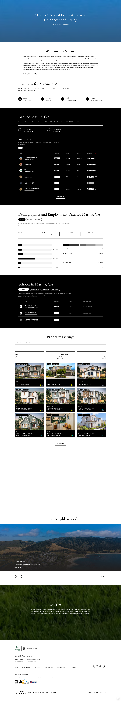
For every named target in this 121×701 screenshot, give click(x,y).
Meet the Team (26, 667)
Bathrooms (48, 349)
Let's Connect (72, 667)
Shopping (34, 148)
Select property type (19, 349)
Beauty (47, 148)
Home (16, 667)
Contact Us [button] (60, 620)
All (21, 148)
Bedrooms (79, 349)
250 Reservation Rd (29, 183)
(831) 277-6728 (19, 659)
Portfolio (37, 667)
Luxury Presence (52, 692)
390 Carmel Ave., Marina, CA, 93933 (31, 307)
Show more (60, 196)
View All (102, 576)
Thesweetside (28, 164)
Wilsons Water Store (29, 182)
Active (41, 148)
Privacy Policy (102, 692)
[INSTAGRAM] (97, 666)
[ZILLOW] (104, 666)
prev (16, 576)
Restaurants (27, 148)
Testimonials (61, 667)
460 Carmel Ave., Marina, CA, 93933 (31, 320)
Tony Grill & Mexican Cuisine (31, 188)
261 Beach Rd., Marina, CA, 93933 (31, 314)
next (20, 576)
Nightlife (53, 148)
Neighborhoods (48, 667)
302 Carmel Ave (28, 177)
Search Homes (60, 443)
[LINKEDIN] (100, 666)
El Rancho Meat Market (30, 157)
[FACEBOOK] (93, 666)
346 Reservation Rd (29, 159)
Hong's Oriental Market (30, 176)
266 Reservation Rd (29, 171)
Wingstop (27, 169)
